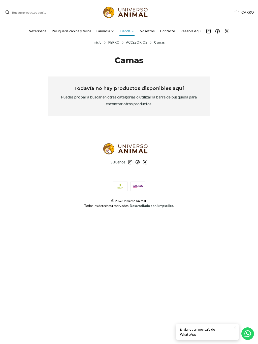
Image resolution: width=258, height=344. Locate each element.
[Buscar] (7, 12)
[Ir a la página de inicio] (129, 12)
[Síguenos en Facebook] (217, 31)
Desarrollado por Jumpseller (151, 206)
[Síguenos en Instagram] (208, 31)
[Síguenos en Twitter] (226, 31)
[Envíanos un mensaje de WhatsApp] (247, 333)
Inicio (97, 42)
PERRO (113, 42)
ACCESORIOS (136, 42)
